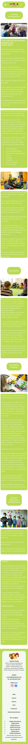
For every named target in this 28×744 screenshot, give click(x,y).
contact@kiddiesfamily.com (14, 677)
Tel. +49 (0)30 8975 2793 (14, 679)
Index (13, 705)
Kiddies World (15, 723)
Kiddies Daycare (15, 725)
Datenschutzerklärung (14, 712)
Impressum (14, 708)
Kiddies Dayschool (15, 727)
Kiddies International (15, 721)
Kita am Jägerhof (15, 729)
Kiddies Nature (15, 731)
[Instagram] (12, 686)
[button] (5, 5)
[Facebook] (16, 686)
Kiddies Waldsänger (15, 733)
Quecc (3, 350)
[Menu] (21, 5)
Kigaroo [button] (14, 701)
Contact (14, 698)
